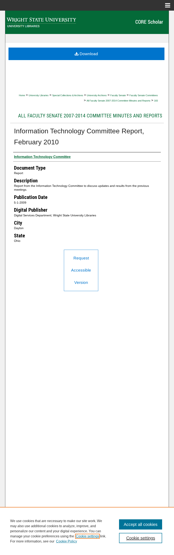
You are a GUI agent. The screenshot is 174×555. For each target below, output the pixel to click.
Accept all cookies (140, 524)
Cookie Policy (66, 541)
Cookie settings (87, 536)
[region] (87, 531)
